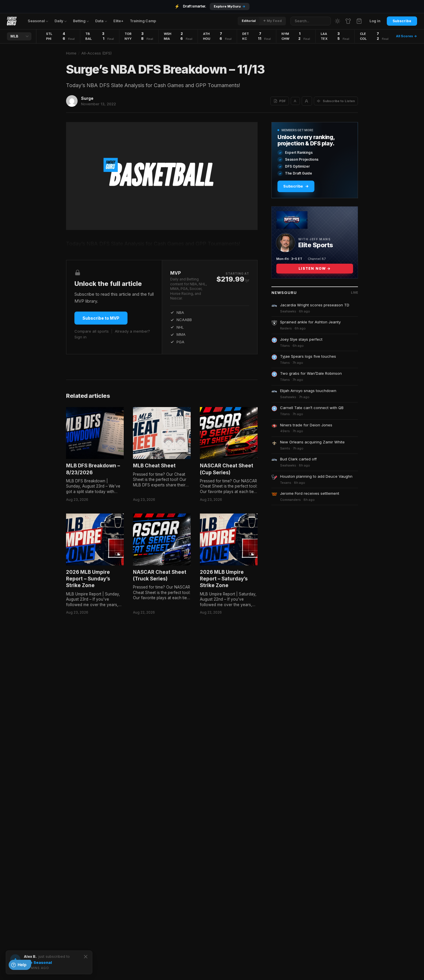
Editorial (249, 21)
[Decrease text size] (295, 101)
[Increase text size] (307, 101)
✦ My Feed (272, 21)
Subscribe (402, 21)
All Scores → (406, 36)
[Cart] (359, 21)
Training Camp (143, 21)
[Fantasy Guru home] (12, 21)
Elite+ (118, 21)
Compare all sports (91, 331)
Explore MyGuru (229, 6)
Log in (374, 21)
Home (71, 53)
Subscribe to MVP (100, 318)
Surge (87, 98)
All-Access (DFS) (96, 53)
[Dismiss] (85, 956)
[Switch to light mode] (337, 21)
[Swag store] (348, 21)
